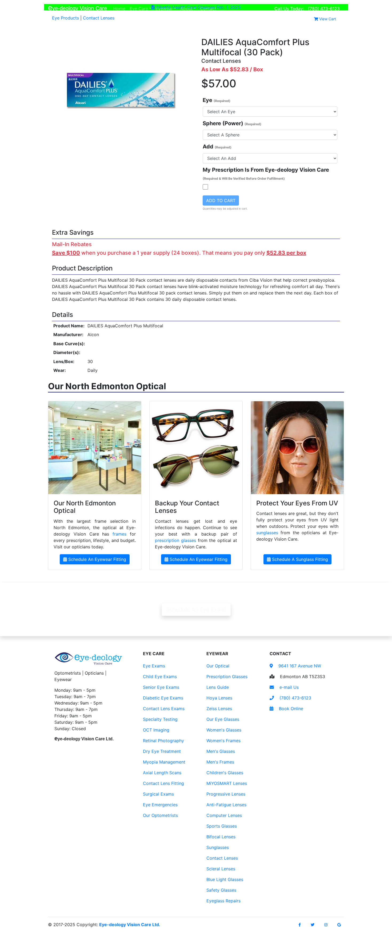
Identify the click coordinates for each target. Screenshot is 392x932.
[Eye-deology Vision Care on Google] (339, 924)
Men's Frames (220, 762)
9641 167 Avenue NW (299, 665)
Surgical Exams (158, 794)
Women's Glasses (223, 730)
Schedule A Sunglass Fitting (299, 559)
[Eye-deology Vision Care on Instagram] (326, 924)
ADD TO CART (220, 200)
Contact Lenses (98, 18)
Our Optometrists (160, 815)
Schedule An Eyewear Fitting (96, 559)
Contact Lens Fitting (163, 783)
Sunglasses (217, 847)
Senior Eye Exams (161, 687)
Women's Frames (223, 740)
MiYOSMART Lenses (226, 783)
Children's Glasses (224, 772)
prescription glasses (175, 540)
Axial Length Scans (162, 772)
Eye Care (139, 8)
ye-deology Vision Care (77, 7)
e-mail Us (288, 687)
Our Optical (217, 665)
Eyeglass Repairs (223, 900)
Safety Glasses (221, 890)
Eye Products (65, 18)
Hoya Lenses (219, 698)
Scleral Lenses (220, 868)
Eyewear (164, 8)
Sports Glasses (221, 826)
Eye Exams (154, 665)
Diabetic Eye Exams (163, 698)
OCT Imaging (156, 730)
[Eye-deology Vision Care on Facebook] (299, 924)
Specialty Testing (160, 719)
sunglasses (267, 532)
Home (120, 8)
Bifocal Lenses (220, 836)
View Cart (327, 19)
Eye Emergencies (160, 804)
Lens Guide (217, 687)
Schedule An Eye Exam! (196, 609)
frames (119, 534)
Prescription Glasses (226, 676)
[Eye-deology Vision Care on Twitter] (313, 924)
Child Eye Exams (160, 676)
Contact (209, 8)
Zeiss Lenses (219, 708)
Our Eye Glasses (222, 719)
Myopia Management (164, 762)
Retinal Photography (163, 740)
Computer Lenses (224, 815)
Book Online (290, 708)
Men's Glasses (220, 751)
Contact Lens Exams (164, 708)
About (186, 8)
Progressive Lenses (225, 794)
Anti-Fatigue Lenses (226, 804)
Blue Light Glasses (224, 879)
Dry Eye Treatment (162, 751)
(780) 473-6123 (324, 8)
